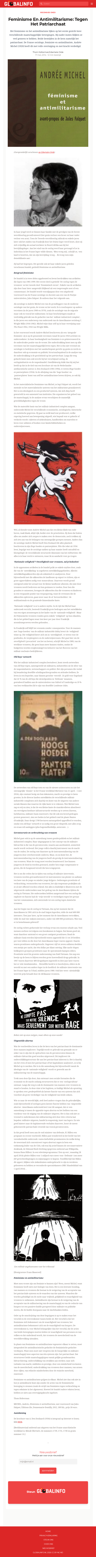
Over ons (48, 1544)
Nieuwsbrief (48, 1548)
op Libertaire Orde (46, 152)
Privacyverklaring (48, 1536)
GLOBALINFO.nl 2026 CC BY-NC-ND (48, 1552)
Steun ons (48, 1540)
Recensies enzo (48, 12)
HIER (20, 1422)
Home (48, 1531)
